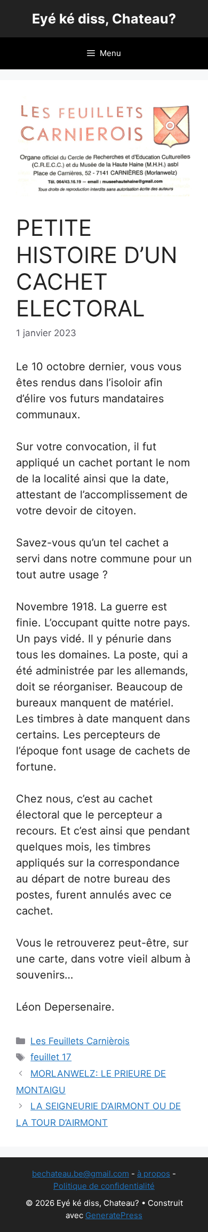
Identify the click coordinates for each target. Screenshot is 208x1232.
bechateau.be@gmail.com (80, 1174)
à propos (153, 1174)
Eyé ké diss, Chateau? (104, 19)
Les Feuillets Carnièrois (80, 1041)
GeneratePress (113, 1215)
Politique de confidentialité (104, 1186)
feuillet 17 (50, 1057)
